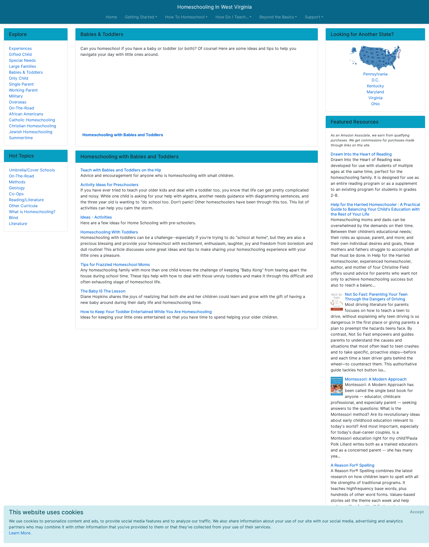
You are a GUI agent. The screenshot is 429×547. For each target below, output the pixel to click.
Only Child (18, 78)
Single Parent (21, 84)
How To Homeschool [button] (185, 16)
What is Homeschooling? (32, 211)
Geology (17, 187)
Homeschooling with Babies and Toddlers (122, 134)
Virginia (375, 97)
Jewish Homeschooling (30, 131)
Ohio (375, 103)
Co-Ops (16, 193)
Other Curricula (23, 205)
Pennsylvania (375, 73)
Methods (17, 181)
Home (111, 16)
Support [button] (312, 16)
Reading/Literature (26, 199)
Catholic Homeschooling (32, 119)
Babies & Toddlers (26, 72)
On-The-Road (21, 107)
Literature (18, 223)
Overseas (17, 101)
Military (16, 96)
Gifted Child (20, 54)
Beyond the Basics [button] (276, 16)
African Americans (26, 113)
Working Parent (23, 90)
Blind (13, 217)
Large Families (22, 66)
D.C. (375, 79)
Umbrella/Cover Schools (32, 169)
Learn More (19, 532)
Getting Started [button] (139, 16)
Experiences (20, 48)
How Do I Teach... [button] (232, 16)
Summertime (21, 137)
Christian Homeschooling (32, 125)
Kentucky (375, 85)
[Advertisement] (196, 94)
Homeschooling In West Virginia (214, 7)
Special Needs (22, 60)
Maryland (375, 91)
